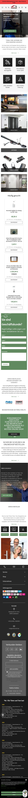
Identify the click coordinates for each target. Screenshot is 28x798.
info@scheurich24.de (14, 628)
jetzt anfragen (9, 31)
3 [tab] (15, 436)
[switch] (25, 796)
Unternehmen (7, 581)
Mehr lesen (14, 434)
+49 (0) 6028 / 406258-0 (14, 621)
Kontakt (14, 606)
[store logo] (14, 7)
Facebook (7, 649)
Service (5, 572)
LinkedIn (20, 649)
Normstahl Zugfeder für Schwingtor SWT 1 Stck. (14, 211)
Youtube (11, 649)
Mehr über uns (7, 495)
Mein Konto (19, 7)
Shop (4, 576)
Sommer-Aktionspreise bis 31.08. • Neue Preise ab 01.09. (14, 2)
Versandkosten (18, 219)
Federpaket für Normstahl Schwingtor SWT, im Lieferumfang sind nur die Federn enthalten (14, 297)
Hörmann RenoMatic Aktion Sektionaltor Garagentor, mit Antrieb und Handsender (14, 267)
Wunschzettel (22, 7)
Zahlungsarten (7, 588)
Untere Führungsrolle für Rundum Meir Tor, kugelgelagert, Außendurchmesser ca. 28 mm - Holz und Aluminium (14, 240)
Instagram (16, 649)
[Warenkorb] (25, 7)
